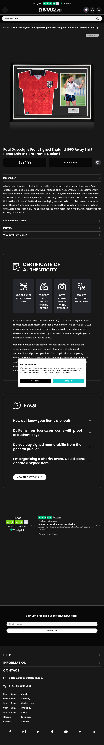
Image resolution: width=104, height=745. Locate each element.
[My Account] (92, 10)
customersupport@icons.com (26, 677)
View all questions (28, 477)
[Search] (97, 18)
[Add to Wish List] (98, 162)
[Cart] (99, 10)
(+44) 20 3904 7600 (20, 686)
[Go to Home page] (50, 10)
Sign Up (50, 630)
